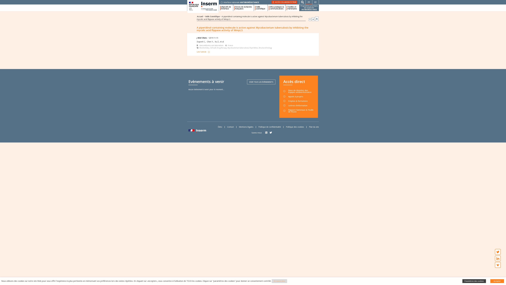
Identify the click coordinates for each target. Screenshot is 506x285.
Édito (220, 127)
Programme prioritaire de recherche (309, 8)
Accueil (200, 16)
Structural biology (265, 48)
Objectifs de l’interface (226, 8)
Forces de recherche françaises (243, 8)
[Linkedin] (266, 133)
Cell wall (213, 48)
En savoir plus (279, 281)
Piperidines (254, 48)
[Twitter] (271, 133)
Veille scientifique (260, 8)
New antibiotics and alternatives (211, 45)
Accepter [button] (497, 281)
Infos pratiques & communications (277, 8)
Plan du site (314, 127)
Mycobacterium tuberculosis (238, 48)
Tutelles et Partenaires (292, 8)
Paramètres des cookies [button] (474, 281)
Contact (230, 127)
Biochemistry (204, 48)
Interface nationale (241, 2)
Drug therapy (222, 48)
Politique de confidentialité (269, 127)
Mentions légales (246, 127)
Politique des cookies (295, 127)
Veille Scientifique (212, 16)
